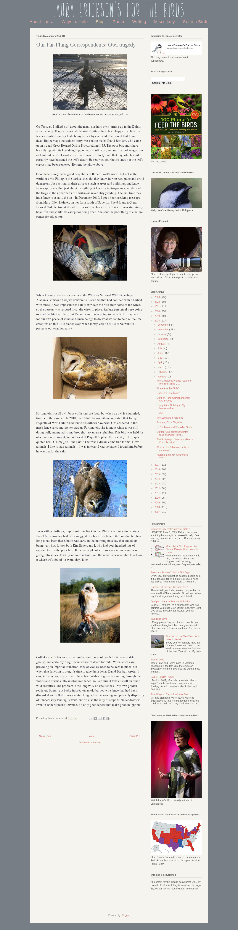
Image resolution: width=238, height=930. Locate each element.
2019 (157, 316)
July (160, 348)
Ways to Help (75, 21)
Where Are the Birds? (168, 388)
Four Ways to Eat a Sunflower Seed (170, 694)
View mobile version (90, 742)
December (163, 324)
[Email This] (91, 718)
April (160, 362)
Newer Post (45, 736)
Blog (101, 21)
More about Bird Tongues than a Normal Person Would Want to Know (183, 549)
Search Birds (195, 21)
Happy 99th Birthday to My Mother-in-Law (171, 407)
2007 (157, 511)
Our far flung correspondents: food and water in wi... (172, 433)
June (160, 353)
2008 (157, 507)
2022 (157, 301)
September (163, 338)
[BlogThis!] (95, 718)
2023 (157, 297)
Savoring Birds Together (169, 422)
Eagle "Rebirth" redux (162, 677)
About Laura (42, 21)
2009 (157, 502)
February (162, 372)
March (161, 367)
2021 (157, 306)
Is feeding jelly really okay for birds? (170, 529)
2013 (157, 483)
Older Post (135, 736)
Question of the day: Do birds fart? (169, 587)
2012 (157, 488)
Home (91, 736)
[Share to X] (100, 718)
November (163, 329)
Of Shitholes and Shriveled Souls (174, 427)
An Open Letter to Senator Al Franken (171, 601)
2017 (157, 464)
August (161, 343)
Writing (139, 21)
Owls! (160, 413)
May (160, 357)
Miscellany (165, 21)
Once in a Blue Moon (168, 393)
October (162, 334)
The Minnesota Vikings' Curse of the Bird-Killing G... (174, 382)
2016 (157, 469)
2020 (157, 311)
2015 (157, 474)
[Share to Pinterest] (108, 718)
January (162, 376)
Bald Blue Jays (159, 618)
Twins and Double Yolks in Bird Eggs (170, 572)
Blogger (125, 915)
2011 (157, 493)
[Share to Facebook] (104, 718)
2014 (157, 479)
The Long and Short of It (170, 417)
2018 (157, 320)
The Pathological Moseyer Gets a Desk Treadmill (175, 441)
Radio (119, 21)
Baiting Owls (157, 659)
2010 (157, 497)
